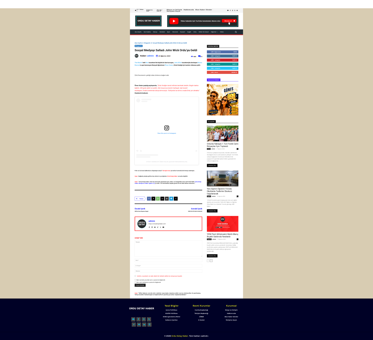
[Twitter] (235, 10)
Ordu (208, 149)
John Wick (178, 62)
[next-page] (211, 260)
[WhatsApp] (158, 199)
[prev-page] (208, 260)
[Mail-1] (237, 10)
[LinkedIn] (144, 324)
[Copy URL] (176, 199)
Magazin (147, 43)
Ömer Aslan (169, 65)
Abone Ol (234, 72)
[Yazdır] (167, 199)
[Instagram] (232, 10)
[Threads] (149, 324)
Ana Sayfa (138, 43)
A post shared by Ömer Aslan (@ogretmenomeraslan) (166, 162)
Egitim (208, 196)
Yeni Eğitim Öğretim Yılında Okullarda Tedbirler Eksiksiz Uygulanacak (219, 191)
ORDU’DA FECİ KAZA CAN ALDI (195, 211)
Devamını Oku (212, 165)
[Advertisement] (58, 4)
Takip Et (234, 56)
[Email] (162, 199)
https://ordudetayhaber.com (157, 224)
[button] (235, 31)
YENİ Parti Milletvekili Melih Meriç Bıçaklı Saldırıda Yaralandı (222, 235)
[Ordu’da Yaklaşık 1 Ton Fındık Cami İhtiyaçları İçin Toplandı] (222, 133)
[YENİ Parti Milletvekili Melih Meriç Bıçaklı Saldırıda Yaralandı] (222, 224)
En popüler (211, 121)
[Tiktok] (134, 324)
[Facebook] (230, 10)
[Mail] (155, 227)
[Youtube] (228, 10)
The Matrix (138, 62)
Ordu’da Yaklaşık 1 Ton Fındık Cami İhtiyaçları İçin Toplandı (222, 145)
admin (150, 55)
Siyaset (209, 239)
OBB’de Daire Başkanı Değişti (141, 211)
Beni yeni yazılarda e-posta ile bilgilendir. (149, 282)
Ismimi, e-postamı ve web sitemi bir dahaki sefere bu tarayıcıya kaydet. (159, 276)
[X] (153, 199)
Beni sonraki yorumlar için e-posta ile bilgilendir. (151, 280)
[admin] (137, 56)
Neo (147, 62)
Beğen (235, 52)
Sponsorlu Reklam (213, 80)
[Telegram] (171, 199)
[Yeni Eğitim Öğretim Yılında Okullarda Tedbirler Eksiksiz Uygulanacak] (222, 178)
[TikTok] (157, 227)
